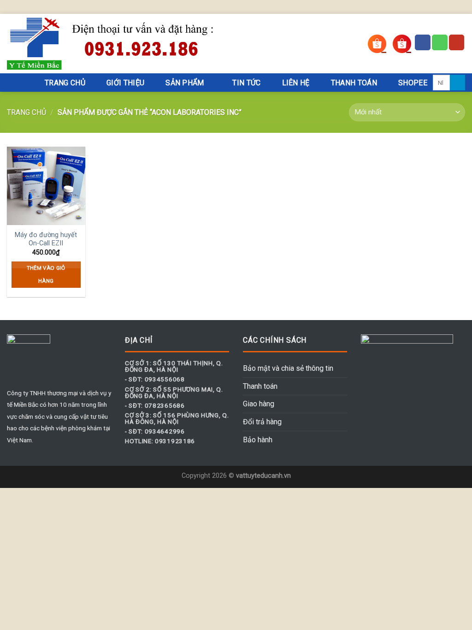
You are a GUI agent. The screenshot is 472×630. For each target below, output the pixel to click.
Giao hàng (258, 403)
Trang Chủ (65, 82)
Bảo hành (257, 439)
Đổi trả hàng (262, 421)
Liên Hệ (296, 82)
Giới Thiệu (125, 82)
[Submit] (457, 82)
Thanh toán (260, 386)
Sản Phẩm (184, 82)
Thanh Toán (354, 82)
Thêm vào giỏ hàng (46, 274)
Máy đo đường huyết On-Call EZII (46, 239)
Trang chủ (26, 112)
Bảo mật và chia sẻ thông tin (288, 368)
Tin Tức (246, 82)
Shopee (412, 82)
